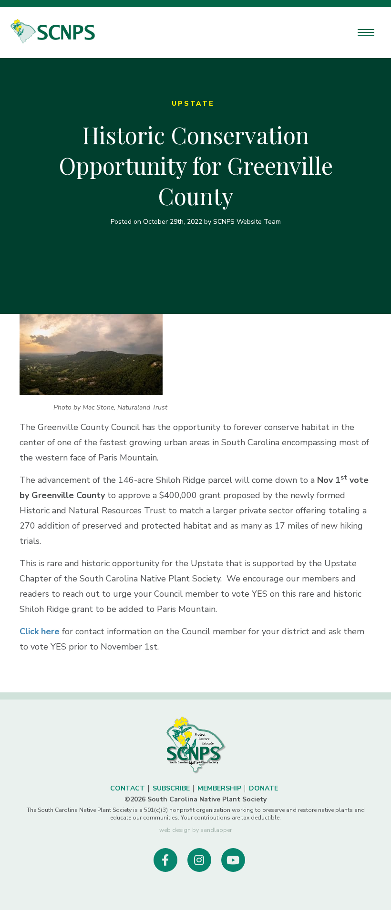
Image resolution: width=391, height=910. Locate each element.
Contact (127, 788)
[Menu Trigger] (366, 32)
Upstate (193, 103)
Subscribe (171, 788)
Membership (219, 788)
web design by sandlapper (195, 830)
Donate (263, 788)
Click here (40, 631)
